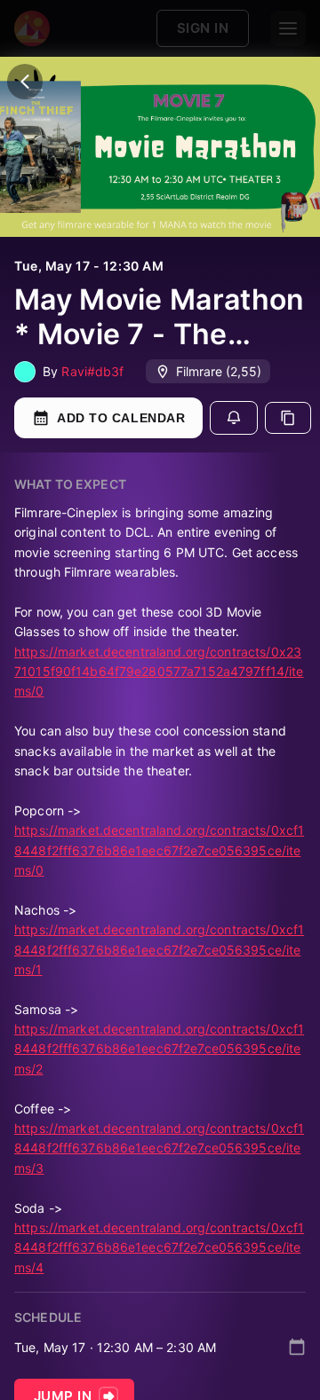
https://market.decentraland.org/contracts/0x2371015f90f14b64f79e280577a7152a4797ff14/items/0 (159, 671)
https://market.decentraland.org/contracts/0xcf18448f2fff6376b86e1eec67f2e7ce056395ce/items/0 (159, 849)
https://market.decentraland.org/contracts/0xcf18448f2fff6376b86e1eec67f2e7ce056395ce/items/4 (159, 1247)
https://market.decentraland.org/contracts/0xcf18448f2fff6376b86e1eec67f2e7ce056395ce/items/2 (159, 1048)
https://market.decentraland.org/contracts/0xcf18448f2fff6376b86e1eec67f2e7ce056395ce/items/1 (159, 949)
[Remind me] (234, 418)
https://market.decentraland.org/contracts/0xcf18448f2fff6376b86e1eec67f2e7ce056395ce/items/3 (159, 1148)
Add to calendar (121, 418)
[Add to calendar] (297, 1347)
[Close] (25, 81)
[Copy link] (288, 418)
